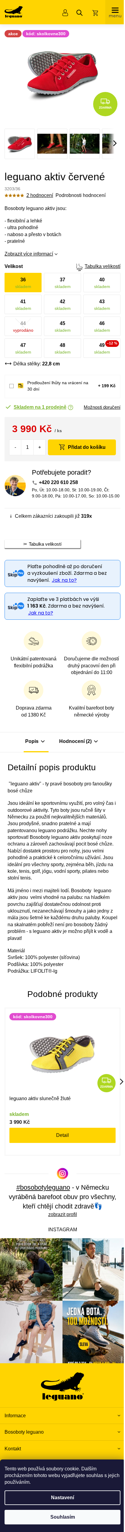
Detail (62, 1135)
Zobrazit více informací (29, 253)
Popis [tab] (32, 741)
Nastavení (62, 1497)
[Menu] (115, 12)
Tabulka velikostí (102, 266)
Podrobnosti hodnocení (81, 195)
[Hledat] (79, 13)
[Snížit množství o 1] (15, 447)
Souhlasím (62, 1517)
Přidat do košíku (87, 447)
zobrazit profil (62, 1214)
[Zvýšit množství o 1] (39, 447)
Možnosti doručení (102, 407)
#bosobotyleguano (43, 1187)
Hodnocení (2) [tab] (75, 741)
